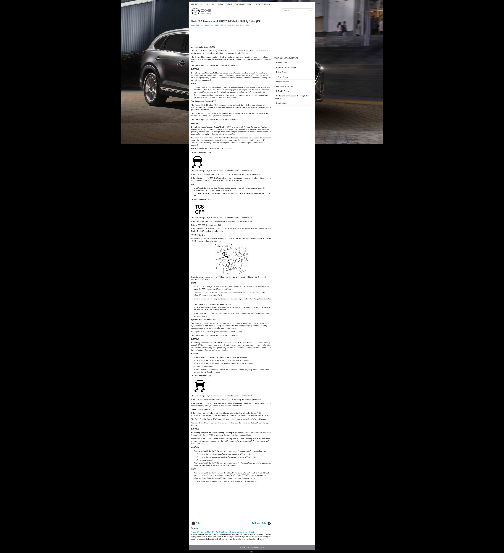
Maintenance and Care (284, 86)
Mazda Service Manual (263, 4)
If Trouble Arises (282, 91)
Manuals (194, 4)
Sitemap (221, 4)
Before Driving (281, 72)
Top (213, 4)
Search (229, 4)
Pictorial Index (281, 63)
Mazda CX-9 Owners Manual (200, 25)
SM (207, 4)
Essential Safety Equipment (287, 67)
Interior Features (282, 82)
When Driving (215, 25)
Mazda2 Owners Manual (244, 4)
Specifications (281, 103)
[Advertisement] (231, 35)
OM (202, 4)
